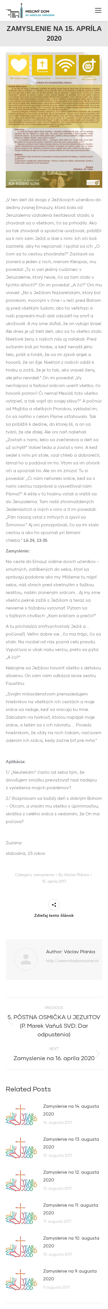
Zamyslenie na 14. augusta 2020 (71, 1109)
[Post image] (21, 1115)
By (73, 874)
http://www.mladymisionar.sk (72, 960)
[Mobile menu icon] (98, 10)
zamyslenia (44, 874)
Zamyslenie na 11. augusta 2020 (70, 1208)
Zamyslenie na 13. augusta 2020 (71, 1142)
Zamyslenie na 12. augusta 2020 (71, 1175)
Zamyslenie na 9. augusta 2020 (70, 1274)
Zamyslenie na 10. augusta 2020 (71, 1241)
